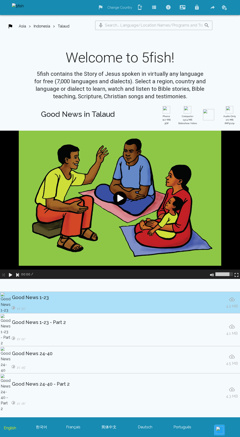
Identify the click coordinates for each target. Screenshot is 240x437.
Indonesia (42, 26)
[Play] (10, 274)
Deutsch (145, 427)
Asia (22, 26)
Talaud (63, 26)
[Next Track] (17, 274)
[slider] (224, 274)
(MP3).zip (229, 120)
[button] (101, 25)
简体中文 (108, 427)
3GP (166, 120)
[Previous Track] (3, 274)
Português (182, 427)
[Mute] (211, 274)
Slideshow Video (187, 120)
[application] (120, 205)
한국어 (41, 427)
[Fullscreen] (236, 274)
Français (73, 427)
